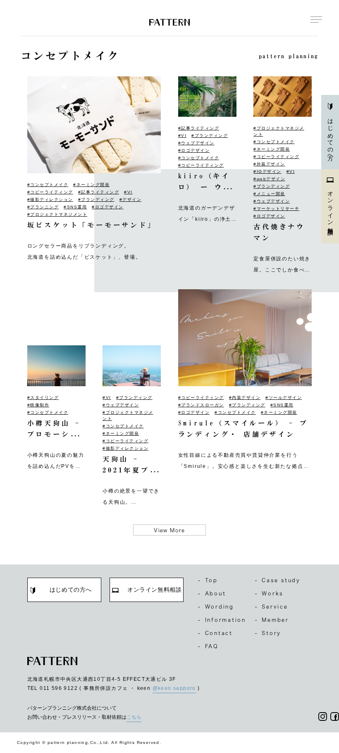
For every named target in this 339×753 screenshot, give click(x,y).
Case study (278, 580)
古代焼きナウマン (279, 232)
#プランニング (43, 207)
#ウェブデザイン (196, 143)
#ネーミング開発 (91, 184)
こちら (134, 717)
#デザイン (130, 199)
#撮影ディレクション (50, 199)
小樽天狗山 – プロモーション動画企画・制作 (54, 430)
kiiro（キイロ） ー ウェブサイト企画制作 (205, 182)
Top (208, 580)
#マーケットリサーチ (276, 208)
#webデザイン (269, 179)
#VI (128, 192)
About (212, 593)
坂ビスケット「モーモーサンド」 (91, 225)
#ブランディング (96, 199)
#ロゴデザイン (108, 207)
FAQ (208, 646)
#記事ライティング (98, 192)
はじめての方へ (330, 136)
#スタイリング (43, 397)
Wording (216, 606)
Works (269, 593)
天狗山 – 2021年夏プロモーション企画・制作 (130, 466)
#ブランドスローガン (201, 405)
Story (268, 632)
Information (222, 619)
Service (271, 606)
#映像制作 (38, 405)
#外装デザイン (269, 164)
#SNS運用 (75, 207)
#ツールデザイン (283, 397)
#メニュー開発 (269, 193)
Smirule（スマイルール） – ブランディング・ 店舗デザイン (243, 428)
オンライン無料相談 (330, 206)
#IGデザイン (267, 171)
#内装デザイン (245, 397)
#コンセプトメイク (48, 184)
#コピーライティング (50, 192)
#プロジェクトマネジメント (57, 214)
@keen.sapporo (174, 688)
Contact (215, 632)
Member (272, 619)
